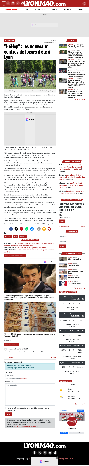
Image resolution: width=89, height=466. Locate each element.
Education (9, 40)
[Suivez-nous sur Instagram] (44, 454)
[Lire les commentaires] (49, 229)
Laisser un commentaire (11, 345)
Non (61, 215)
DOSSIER (70, 257)
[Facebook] (7, 3)
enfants (23, 236)
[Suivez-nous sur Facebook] (72, 422)
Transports (71, 78)
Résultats (83, 226)
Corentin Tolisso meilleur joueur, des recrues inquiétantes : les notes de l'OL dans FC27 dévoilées (76, 73)
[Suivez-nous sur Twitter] (39, 454)
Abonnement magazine (11, 9)
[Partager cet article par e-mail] (44, 229)
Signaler (54, 357)
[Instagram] (17, 3)
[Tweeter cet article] (16, 229)
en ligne (26, 224)
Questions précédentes (64, 226)
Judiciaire (70, 89)
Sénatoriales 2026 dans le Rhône (76, 272)
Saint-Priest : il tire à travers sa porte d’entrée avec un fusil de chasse (71, 185)
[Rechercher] (84, 4)
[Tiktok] (27, 3)
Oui (61, 212)
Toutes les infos (79, 100)
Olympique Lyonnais (74, 277)
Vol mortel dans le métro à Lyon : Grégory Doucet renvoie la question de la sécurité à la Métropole (76, 55)
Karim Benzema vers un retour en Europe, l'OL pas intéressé (71, 192)
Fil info (26, 9)
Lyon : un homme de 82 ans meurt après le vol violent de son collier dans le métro (76, 64)
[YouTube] (22, 3)
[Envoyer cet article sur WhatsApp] (26, 229)
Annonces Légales (40, 9)
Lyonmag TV (81, 9)
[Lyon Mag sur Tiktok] (54, 454)
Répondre (12, 357)
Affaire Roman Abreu (74, 259)
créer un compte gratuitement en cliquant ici (26, 426)
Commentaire (9, 382)
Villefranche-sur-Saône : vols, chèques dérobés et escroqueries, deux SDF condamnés (75, 94)
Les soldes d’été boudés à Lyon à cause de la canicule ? (32, 248)
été (16, 236)
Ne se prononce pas (65, 218)
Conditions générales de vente (65, 459)
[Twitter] (12, 3)
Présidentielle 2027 (74, 265)
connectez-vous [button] (23, 378)
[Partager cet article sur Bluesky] (32, 229)
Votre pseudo (9, 372)
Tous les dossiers (79, 288)
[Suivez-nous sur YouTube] (49, 454)
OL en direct (71, 44)
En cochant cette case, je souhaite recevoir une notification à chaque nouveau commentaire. (28, 409)
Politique (54, 9)
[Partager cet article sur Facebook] (11, 229)
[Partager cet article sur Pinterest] (21, 229)
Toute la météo (79, 404)
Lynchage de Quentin (74, 283)
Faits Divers (67, 9)
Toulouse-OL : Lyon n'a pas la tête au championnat (76, 47)
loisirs (8, 236)
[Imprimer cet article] (39, 229)
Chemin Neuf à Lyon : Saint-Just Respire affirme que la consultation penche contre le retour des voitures (76, 84)
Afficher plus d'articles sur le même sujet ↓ (15, 256)
